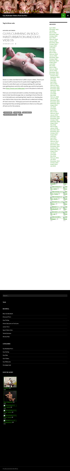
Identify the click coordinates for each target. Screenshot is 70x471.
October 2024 (53, 36)
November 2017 (55, 131)
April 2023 (52, 51)
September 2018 (55, 121)
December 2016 (54, 144)
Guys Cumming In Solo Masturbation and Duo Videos (21, 37)
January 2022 (53, 70)
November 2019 (55, 102)
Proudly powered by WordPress (10, 468)
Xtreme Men (6, 336)
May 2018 (53, 125)
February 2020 (54, 97)
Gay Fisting (6, 320)
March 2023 (52, 52)
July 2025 (52, 31)
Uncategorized (7, 365)
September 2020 (55, 90)
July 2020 (53, 92)
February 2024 (53, 39)
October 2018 (54, 120)
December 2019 (54, 100)
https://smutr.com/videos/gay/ (15, 88)
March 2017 (53, 139)
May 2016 (53, 156)
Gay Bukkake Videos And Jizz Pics (15, 16)
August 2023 (53, 46)
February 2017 (54, 141)
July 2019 (53, 107)
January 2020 (54, 98)
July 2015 (53, 159)
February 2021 (54, 85)
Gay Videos (12, 30)
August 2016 (54, 151)
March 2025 (52, 33)
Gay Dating (6, 352)
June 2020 (53, 93)
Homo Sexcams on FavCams (11, 323)
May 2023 (52, 49)
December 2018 (54, 116)
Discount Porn (7, 317)
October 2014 (54, 162)
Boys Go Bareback (8, 313)
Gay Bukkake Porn (8, 348)
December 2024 (54, 34)
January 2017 (54, 143)
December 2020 (54, 87)
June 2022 (52, 64)
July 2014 (53, 166)
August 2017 (54, 135)
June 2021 (53, 80)
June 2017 (53, 136)
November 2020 (55, 88)
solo (20, 114)
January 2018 (54, 128)
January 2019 (54, 115)
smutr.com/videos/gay (10, 114)
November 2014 (55, 161)
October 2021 (54, 75)
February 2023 (53, 54)
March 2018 (53, 126)
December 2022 (54, 57)
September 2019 (55, 103)
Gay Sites (5, 30)
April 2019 (53, 110)
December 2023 (54, 42)
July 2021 (53, 79)
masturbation (27, 112)
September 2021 (55, 77)
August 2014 (54, 164)
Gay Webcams (7, 362)
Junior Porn (6, 327)
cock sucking (8, 112)
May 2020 (53, 95)
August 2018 (54, 123)
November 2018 (55, 118)
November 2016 (55, 146)
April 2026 (52, 28)
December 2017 (54, 130)
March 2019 (53, 111)
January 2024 (53, 41)
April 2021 (53, 82)
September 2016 (55, 149)
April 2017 (53, 138)
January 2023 (53, 56)
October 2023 (53, 44)
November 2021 (54, 74)
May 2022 (52, 65)
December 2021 (54, 72)
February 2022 (53, 69)
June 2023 (52, 47)
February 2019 (54, 113)
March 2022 (52, 67)
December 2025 (54, 29)
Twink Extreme (7, 333)
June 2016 (53, 154)
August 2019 (54, 105)
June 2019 (53, 108)
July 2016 (53, 153)
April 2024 (52, 37)
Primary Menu (68, 15)
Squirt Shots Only (8, 330)
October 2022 (53, 59)
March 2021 (53, 84)
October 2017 (54, 133)
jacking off (17, 112)
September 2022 (54, 61)
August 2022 (53, 62)
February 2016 (54, 158)
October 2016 (54, 148)
